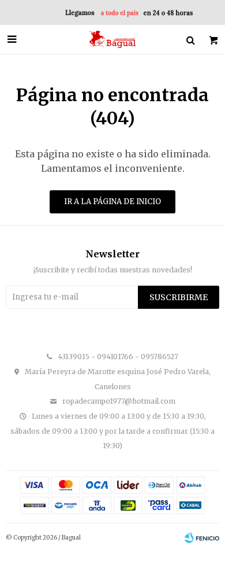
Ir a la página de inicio (112, 201)
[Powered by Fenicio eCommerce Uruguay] (202, 538)
